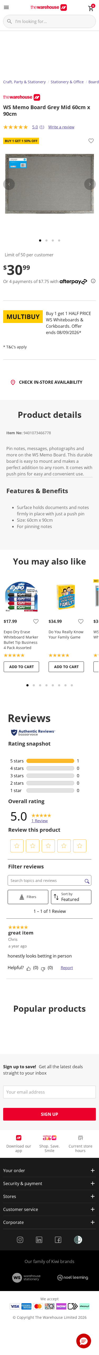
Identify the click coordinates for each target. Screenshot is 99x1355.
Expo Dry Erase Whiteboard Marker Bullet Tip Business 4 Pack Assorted (21, 639)
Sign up (49, 1114)
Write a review (61, 127)
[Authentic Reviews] (33, 733)
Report (67, 967)
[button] (17, 845)
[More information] (91, 281)
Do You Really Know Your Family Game (66, 634)
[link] (41, 816)
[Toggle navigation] (6, 7)
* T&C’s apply (15, 346)
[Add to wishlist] (91, 142)
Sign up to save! (19, 1067)
